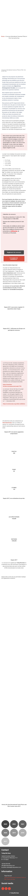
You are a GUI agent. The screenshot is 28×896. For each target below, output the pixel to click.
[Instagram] (9, 888)
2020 (5, 833)
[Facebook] (2, 888)
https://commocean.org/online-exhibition (14, 404)
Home (2, 36)
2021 (22, 824)
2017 (5, 841)
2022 (14, 824)
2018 (22, 833)
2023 (5, 824)
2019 (14, 833)
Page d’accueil (8, 875)
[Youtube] (6, 888)
